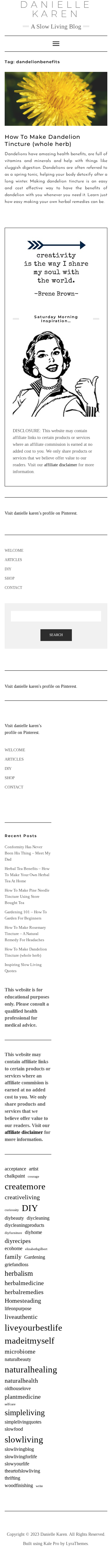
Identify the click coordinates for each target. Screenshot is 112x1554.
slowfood (14, 1429)
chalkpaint (15, 1176)
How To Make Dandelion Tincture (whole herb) (42, 140)
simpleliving (25, 1412)
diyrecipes (18, 1240)
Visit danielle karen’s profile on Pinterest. (41, 513)
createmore (25, 1186)
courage (33, 1176)
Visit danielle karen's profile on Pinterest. (41, 686)
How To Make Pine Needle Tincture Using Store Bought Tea (27, 896)
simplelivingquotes (23, 1422)
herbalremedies (24, 1291)
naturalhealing (31, 1369)
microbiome (20, 1351)
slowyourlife (17, 1464)
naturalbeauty (18, 1359)
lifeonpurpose (18, 1308)
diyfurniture (13, 1233)
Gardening (34, 1257)
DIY (8, 569)
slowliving (24, 1439)
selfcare (10, 1404)
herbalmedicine (24, 1283)
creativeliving (22, 1197)
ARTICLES (13, 560)
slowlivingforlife (21, 1457)
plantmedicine (23, 1396)
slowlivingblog (19, 1449)
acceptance (15, 1169)
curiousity (12, 1210)
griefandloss (16, 1264)
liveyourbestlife (33, 1327)
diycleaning (38, 1218)
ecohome (13, 1248)
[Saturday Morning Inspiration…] (56, 374)
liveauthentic (21, 1316)
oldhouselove (18, 1388)
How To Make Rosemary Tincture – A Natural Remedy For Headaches (25, 933)
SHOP (10, 578)
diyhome (33, 1232)
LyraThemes (77, 1543)
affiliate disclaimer (60, 465)
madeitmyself (29, 1340)
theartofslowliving (22, 1471)
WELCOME (14, 550)
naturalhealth (21, 1380)
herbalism (19, 1273)
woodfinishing (19, 1485)
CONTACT (13, 588)
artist (33, 1169)
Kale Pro (51, 1543)
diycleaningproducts (24, 1225)
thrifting (12, 1478)
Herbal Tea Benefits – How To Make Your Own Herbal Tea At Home (27, 874)
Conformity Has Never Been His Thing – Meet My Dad (28, 853)
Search (56, 635)
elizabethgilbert (36, 1249)
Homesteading (23, 1300)
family (13, 1256)
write (39, 1486)
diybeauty (14, 1218)
